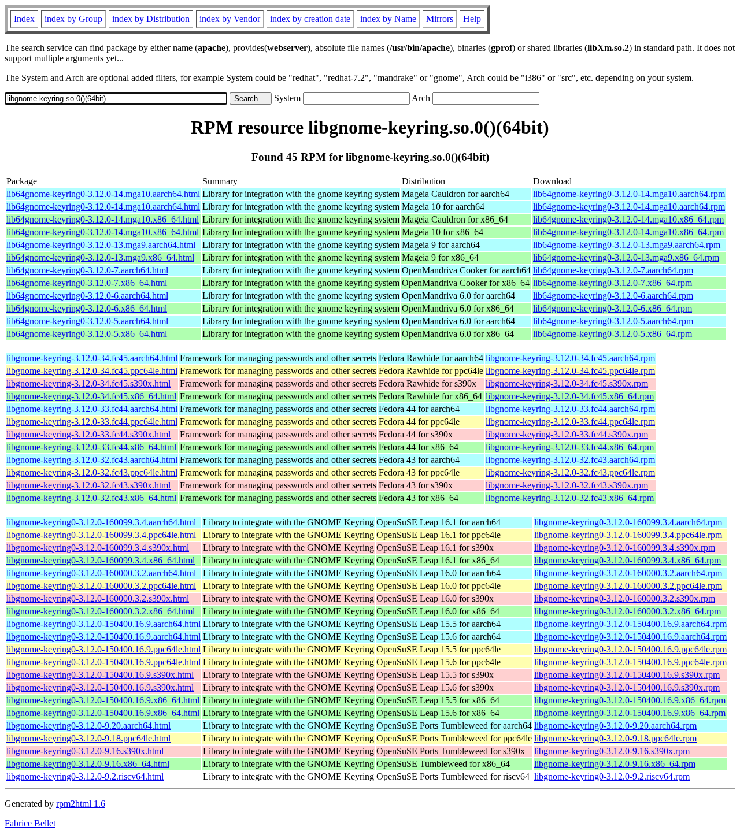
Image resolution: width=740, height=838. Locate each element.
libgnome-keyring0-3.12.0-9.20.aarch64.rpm (615, 726)
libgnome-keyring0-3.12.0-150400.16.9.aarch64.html (103, 624)
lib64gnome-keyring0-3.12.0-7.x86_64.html (86, 283)
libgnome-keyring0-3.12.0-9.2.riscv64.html (85, 776)
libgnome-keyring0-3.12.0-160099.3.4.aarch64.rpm (628, 522)
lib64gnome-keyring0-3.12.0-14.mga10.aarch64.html (103, 194)
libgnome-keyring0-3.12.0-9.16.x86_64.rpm (614, 764)
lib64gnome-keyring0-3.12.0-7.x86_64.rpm (612, 283)
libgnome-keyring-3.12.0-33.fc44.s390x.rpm (567, 434)
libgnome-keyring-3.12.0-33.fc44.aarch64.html (91, 409)
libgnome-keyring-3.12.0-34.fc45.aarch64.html (91, 358)
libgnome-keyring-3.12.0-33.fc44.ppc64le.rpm (570, 422)
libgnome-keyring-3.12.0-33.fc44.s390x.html (88, 434)
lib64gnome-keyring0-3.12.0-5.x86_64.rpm (612, 334)
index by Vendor (229, 19)
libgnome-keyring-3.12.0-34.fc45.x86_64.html (91, 396)
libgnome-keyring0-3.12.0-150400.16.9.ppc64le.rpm (630, 649)
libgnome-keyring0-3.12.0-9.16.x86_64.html (87, 764)
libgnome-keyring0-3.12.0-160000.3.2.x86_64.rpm (627, 611)
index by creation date (310, 19)
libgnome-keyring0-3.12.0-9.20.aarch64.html (88, 726)
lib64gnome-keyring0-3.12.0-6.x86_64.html (86, 308)
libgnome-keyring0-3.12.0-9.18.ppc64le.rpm (615, 738)
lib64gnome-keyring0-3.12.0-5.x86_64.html (86, 334)
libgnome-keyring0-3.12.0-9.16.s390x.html (85, 751)
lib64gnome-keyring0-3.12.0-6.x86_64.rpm (612, 308)
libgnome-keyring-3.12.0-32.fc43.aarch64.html (91, 460)
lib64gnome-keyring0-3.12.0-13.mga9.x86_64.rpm (626, 257)
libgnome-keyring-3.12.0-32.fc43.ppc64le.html (91, 472)
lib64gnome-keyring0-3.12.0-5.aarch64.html (87, 321)
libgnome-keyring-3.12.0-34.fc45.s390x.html (88, 383)
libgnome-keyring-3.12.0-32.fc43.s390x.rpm (567, 485)
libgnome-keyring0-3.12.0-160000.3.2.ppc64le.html (101, 586)
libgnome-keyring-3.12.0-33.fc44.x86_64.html (91, 447)
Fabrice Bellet (30, 823)
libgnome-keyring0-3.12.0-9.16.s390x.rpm (612, 751)
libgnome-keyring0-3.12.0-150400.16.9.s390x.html (100, 675)
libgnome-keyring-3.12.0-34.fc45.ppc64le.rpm (570, 371)
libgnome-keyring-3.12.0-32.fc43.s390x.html (88, 485)
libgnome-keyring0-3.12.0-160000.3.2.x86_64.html (100, 611)
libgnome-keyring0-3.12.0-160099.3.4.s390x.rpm (624, 548)
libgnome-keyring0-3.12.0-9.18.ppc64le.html (88, 738)
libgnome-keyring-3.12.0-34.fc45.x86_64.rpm (570, 396)
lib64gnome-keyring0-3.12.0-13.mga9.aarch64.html (100, 245)
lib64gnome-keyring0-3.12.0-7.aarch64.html (87, 270)
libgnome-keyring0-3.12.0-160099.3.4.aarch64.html (101, 522)
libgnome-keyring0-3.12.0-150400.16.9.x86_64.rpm (630, 700)
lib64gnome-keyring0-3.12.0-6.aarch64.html (87, 296)
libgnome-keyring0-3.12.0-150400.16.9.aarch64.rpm (630, 624)
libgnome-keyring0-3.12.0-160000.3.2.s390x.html (97, 598)
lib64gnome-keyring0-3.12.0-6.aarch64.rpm (613, 296)
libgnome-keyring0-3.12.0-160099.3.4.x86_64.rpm (627, 560)
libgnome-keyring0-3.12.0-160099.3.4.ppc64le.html (101, 535)
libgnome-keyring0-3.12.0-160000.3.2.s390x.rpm (624, 598)
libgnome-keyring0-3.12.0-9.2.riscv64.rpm (612, 776)
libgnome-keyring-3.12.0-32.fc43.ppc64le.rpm (570, 472)
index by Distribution (151, 19)
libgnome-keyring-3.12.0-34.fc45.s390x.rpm (567, 383)
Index (24, 19)
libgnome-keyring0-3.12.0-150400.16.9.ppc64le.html (103, 649)
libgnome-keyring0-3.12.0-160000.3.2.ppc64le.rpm (628, 586)
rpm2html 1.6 (80, 804)
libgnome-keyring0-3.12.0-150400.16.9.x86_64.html (102, 700)
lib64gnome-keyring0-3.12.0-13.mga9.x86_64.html (100, 257)
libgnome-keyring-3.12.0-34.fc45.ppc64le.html (91, 371)
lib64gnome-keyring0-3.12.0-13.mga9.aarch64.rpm (626, 245)
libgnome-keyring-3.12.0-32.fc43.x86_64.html (91, 498)
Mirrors (439, 19)
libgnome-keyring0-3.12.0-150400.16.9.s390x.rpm (627, 675)
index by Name (388, 19)
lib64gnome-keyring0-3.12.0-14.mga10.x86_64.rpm (628, 219)
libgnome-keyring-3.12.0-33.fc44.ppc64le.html (91, 422)
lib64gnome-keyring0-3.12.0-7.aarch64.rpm (613, 270)
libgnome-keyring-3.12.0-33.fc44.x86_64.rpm (570, 447)
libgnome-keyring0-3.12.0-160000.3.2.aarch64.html (101, 573)
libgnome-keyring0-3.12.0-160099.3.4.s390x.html (97, 548)
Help (472, 19)
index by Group (73, 19)
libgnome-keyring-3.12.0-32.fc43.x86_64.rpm (570, 498)
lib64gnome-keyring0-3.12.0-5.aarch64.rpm (613, 321)
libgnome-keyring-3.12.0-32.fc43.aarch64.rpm (570, 460)
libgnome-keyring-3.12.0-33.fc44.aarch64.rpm (570, 409)
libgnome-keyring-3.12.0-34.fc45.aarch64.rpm (570, 358)
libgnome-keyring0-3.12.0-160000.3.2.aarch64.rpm (628, 573)
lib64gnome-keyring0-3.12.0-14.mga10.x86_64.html (102, 219)
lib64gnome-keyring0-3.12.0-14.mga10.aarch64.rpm (629, 194)
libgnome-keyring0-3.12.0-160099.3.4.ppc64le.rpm (628, 535)
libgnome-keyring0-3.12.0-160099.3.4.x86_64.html (100, 560)
